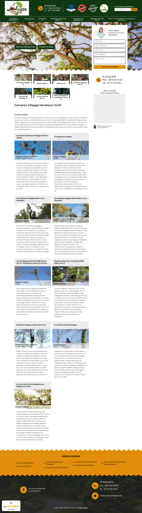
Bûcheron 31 (42, 19)
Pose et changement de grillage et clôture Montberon (114, 463)
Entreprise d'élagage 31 (14, 19)
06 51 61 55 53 (55, 8)
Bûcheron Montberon (24, 466)
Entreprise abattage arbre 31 (58, 19)
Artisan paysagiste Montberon (84, 465)
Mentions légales (82, 508)
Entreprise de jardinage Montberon (58, 467)
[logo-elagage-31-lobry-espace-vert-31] (17, 8)
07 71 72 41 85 (54, 11)
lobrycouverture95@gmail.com (111, 496)
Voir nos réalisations (25, 47)
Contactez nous (46, 47)
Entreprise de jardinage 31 (78, 19)
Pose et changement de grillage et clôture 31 (121, 19)
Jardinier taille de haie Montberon (86, 462)
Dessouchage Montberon (26, 463)
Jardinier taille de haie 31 (97, 19)
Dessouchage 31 (29, 19)
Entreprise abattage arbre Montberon (55, 463)
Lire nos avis (11, 509)
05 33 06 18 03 (50, 6)
